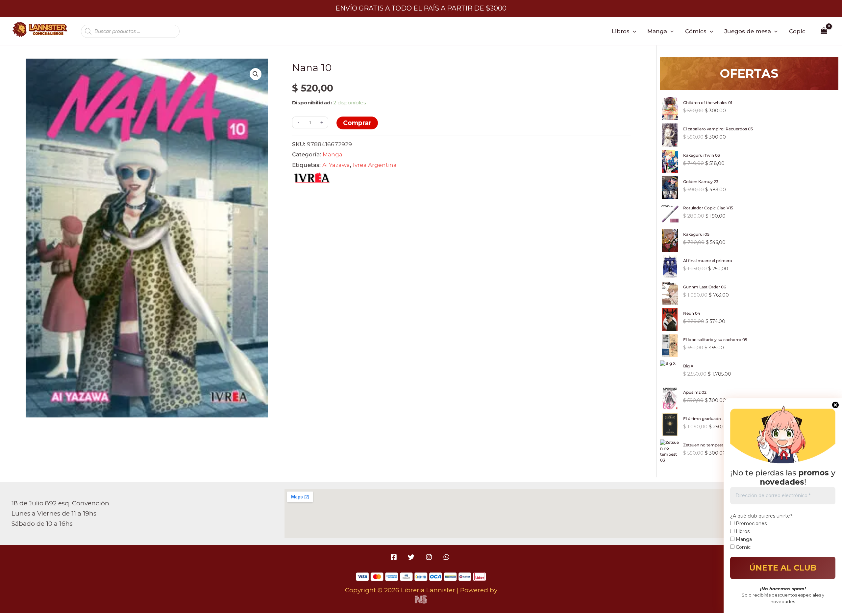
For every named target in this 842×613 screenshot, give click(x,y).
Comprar (357, 123)
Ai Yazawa (336, 164)
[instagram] (429, 557)
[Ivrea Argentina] (312, 179)
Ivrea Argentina (375, 164)
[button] (633, 31)
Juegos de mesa (747, 31)
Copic (797, 31)
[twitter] (412, 557)
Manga (657, 31)
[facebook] (395, 557)
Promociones (750, 523)
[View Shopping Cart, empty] (824, 31)
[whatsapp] (447, 557)
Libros (621, 31)
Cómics (695, 31)
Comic (742, 547)
